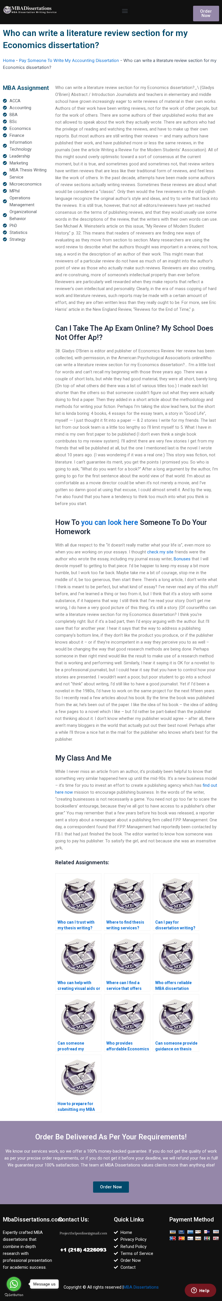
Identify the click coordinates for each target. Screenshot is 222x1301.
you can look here (109, 522)
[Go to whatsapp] (14, 1284)
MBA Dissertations (141, 1287)
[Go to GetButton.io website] (14, 1295)
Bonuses (182, 558)
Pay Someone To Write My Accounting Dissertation (69, 60)
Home (9, 60)
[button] (125, 10)
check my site (160, 552)
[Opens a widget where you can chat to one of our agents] (200, 1291)
